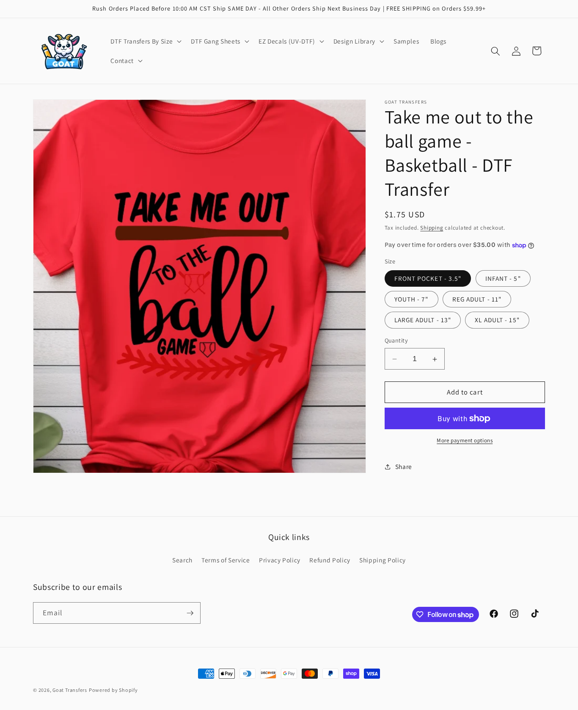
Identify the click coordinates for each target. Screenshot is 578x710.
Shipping (431, 228)
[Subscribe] (190, 613)
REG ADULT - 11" (477, 299)
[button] (145, 41)
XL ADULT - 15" (497, 320)
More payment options (465, 440)
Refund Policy (329, 560)
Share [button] (403, 467)
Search (182, 560)
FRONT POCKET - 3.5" (428, 278)
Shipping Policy (382, 560)
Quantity (396, 341)
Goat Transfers (69, 690)
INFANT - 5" (503, 278)
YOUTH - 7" (411, 299)
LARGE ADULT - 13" (422, 320)
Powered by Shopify (113, 690)
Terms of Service (225, 560)
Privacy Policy (279, 560)
